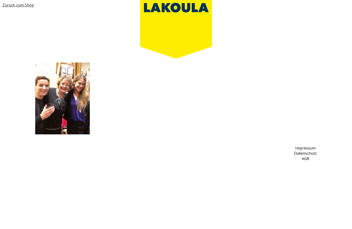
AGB (305, 158)
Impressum (305, 148)
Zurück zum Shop (18, 5)
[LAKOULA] (176, 29)
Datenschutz (305, 153)
